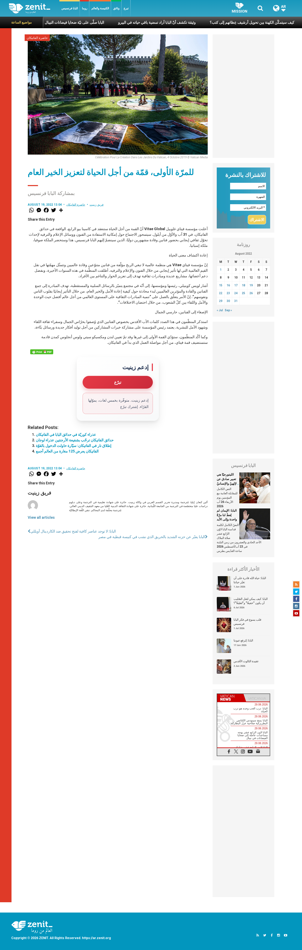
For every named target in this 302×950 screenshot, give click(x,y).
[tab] (230, 698)
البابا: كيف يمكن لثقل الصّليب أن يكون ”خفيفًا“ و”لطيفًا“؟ (251, 601)
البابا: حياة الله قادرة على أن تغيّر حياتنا (250, 580)
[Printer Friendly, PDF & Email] (41, 351)
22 (220, 293)
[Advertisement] (243, 96)
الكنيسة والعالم (100, 8)
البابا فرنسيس (69, 8)
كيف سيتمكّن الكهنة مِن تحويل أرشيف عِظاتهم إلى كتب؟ (220, 22)
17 (235, 285)
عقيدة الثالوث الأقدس (246, 661)
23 (228, 293)
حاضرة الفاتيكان (37, 38)
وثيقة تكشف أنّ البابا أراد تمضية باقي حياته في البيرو (125, 22)
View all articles (41, 517)
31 (235, 301)
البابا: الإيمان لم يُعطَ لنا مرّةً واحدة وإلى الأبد (227, 515)
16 (228, 285)
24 (235, 293)
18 (243, 285)
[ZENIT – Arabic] (34, 8)
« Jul (220, 310)
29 (220, 301)
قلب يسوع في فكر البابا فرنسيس (247, 621)
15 (220, 285)
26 (251, 293)
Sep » (228, 310)
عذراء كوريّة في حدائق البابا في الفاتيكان (66, 434)
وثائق (116, 8)
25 (243, 293)
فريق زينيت (97, 204)
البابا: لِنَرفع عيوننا (243, 640)
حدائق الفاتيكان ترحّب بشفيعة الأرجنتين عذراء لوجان (75, 440)
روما (84, 8)
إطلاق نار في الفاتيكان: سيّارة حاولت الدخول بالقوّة (73, 445)
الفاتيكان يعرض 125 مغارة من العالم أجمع (67, 451)
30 (228, 301)
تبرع (126, 8)
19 (251, 285)
